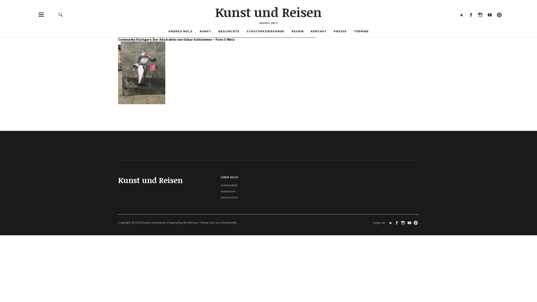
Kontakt (319, 31)
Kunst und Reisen (268, 12)
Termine (361, 31)
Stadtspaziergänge (265, 31)
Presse (340, 31)
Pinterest (499, 14)
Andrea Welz (180, 31)
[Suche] (61, 14)
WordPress (190, 222)
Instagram (480, 14)
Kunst (205, 31)
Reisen (298, 31)
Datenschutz (229, 197)
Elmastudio (229, 222)
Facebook (471, 14)
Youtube (489, 14)
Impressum (228, 191)
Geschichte (229, 31)
